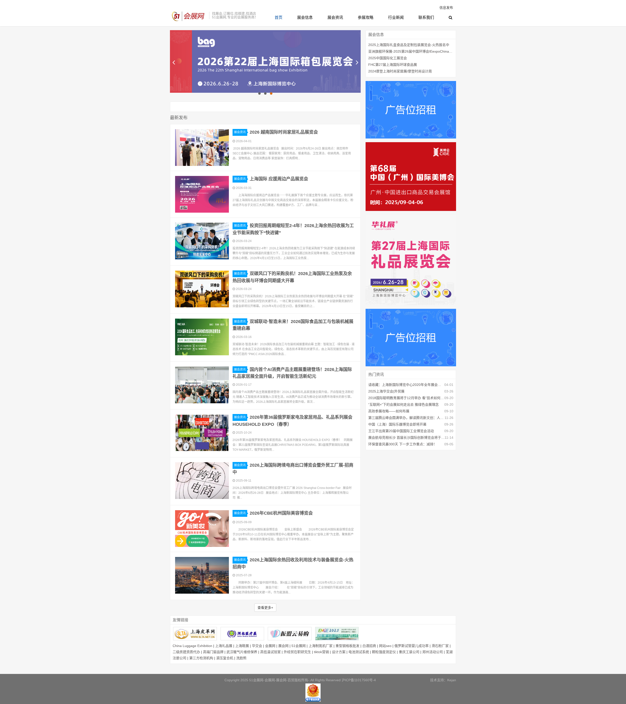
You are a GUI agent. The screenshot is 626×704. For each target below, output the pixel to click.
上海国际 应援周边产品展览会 (279, 178)
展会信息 (305, 17)
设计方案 (339, 652)
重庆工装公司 (409, 652)
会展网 (270, 646)
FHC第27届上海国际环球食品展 (392, 65)
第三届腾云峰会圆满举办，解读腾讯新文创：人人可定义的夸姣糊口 (406, 418)
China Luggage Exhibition (192, 646)
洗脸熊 (241, 658)
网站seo (385, 646)
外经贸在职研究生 (297, 652)
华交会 (257, 646)
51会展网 (298, 646)
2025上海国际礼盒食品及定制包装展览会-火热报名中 (408, 45)
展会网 (283, 646)
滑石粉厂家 (440, 646)
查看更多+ (265, 608)
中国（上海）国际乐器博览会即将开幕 (397, 424)
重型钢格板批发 (347, 646)
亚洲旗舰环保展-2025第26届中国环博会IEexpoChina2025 (410, 51)
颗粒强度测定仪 (384, 652)
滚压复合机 (224, 658)
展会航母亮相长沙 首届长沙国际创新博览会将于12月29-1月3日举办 (406, 437)
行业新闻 (396, 17)
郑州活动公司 (432, 652)
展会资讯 (335, 17)
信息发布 (446, 8)
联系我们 (426, 17)
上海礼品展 (223, 646)
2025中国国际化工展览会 (387, 58)
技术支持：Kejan (443, 680)
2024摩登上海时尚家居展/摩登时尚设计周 (400, 71)
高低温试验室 (270, 652)
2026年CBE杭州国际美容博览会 (281, 513)
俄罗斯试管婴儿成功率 (411, 646)
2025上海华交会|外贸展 (386, 391)
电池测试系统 (358, 652)
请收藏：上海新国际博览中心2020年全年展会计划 (406, 385)
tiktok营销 (321, 652)
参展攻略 (365, 17)
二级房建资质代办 (186, 652)
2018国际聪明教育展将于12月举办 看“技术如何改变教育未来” (406, 398)
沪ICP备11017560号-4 (359, 680)
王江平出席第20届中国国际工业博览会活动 (401, 431)
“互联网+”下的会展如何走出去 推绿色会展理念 (403, 404)
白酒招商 (369, 646)
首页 (278, 17)
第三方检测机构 (201, 658)
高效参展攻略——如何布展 (388, 411)
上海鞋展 (242, 646)
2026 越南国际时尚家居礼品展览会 (284, 132)
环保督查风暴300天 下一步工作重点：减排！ (402, 444)
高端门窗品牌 (213, 652)
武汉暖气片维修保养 (241, 652)
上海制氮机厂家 (321, 646)
